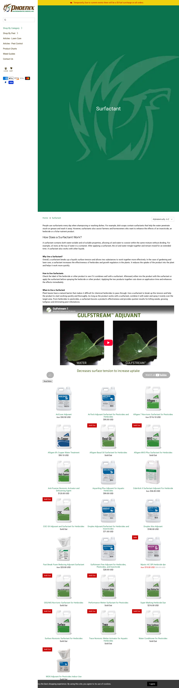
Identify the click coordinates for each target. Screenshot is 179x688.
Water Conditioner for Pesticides (153, 638)
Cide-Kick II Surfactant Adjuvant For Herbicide (153, 488)
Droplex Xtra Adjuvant (153, 526)
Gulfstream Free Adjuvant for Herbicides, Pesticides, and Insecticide (108, 565)
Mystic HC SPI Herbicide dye (153, 564)
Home (45, 218)
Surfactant (56, 218)
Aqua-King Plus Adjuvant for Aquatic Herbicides (108, 489)
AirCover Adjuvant (64, 414)
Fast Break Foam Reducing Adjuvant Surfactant (63, 564)
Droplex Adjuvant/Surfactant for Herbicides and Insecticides (108, 527)
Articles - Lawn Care (12, 38)
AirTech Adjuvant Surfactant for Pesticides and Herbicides (108, 415)
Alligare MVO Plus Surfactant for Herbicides (153, 452)
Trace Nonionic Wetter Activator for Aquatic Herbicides (108, 639)
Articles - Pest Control (13, 43)
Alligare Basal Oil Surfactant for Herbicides (108, 452)
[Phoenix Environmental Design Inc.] (19, 8)
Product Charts (10, 48)
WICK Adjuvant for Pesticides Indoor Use (64, 676)
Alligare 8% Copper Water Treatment (63, 452)
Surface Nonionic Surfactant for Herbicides (64, 638)
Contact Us (8, 59)
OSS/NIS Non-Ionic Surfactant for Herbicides (63, 603)
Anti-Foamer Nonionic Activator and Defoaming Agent (63, 489)
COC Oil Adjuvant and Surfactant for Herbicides (63, 526)
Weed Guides (9, 54)
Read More (48, 381)
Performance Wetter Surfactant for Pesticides (108, 603)
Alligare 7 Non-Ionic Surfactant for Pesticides (153, 414)
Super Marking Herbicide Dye (153, 603)
